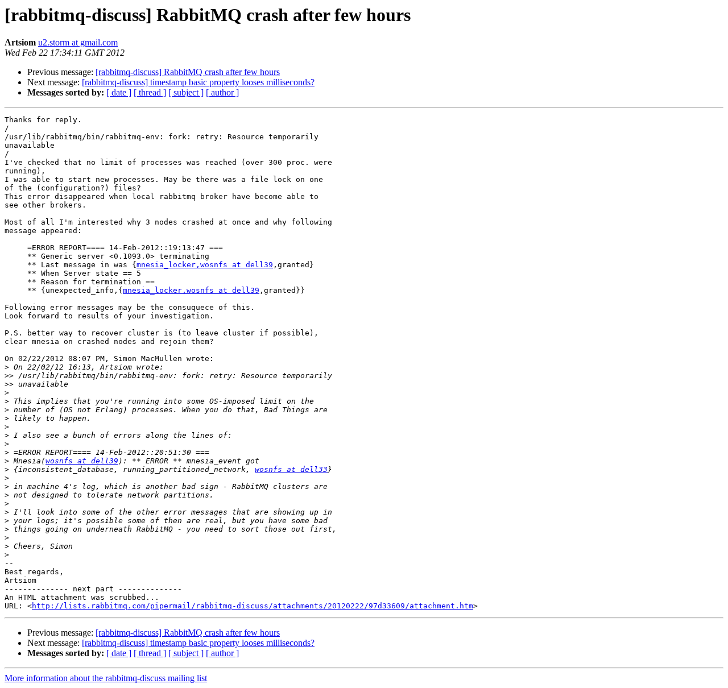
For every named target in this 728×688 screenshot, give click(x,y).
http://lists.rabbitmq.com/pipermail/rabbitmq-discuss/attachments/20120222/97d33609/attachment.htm (252, 606)
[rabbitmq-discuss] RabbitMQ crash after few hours (188, 72)
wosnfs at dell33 (291, 469)
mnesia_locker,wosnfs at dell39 (204, 264)
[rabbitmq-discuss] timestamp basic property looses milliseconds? (198, 82)
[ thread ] (150, 92)
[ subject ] (186, 92)
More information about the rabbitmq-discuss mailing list (106, 678)
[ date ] (118, 92)
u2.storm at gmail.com (78, 42)
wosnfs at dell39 (82, 461)
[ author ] (222, 92)
